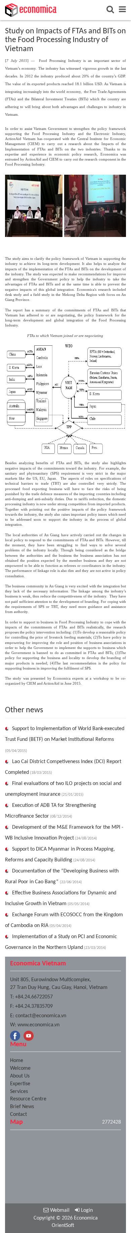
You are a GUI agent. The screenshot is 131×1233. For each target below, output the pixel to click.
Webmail (59, 1210)
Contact (18, 1114)
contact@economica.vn (40, 1016)
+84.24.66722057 (34, 997)
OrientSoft (63, 1225)
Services (19, 1091)
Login (86, 1210)
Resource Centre (28, 1099)
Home (16, 1060)
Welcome (20, 1068)
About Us (20, 1076)
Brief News (22, 1106)
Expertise (20, 1084)
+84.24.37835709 (34, 1006)
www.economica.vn (38, 1025)
